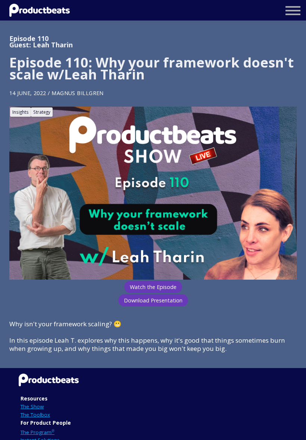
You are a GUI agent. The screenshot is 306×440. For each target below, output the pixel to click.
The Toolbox (35, 414)
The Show (32, 406)
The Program (37, 432)
